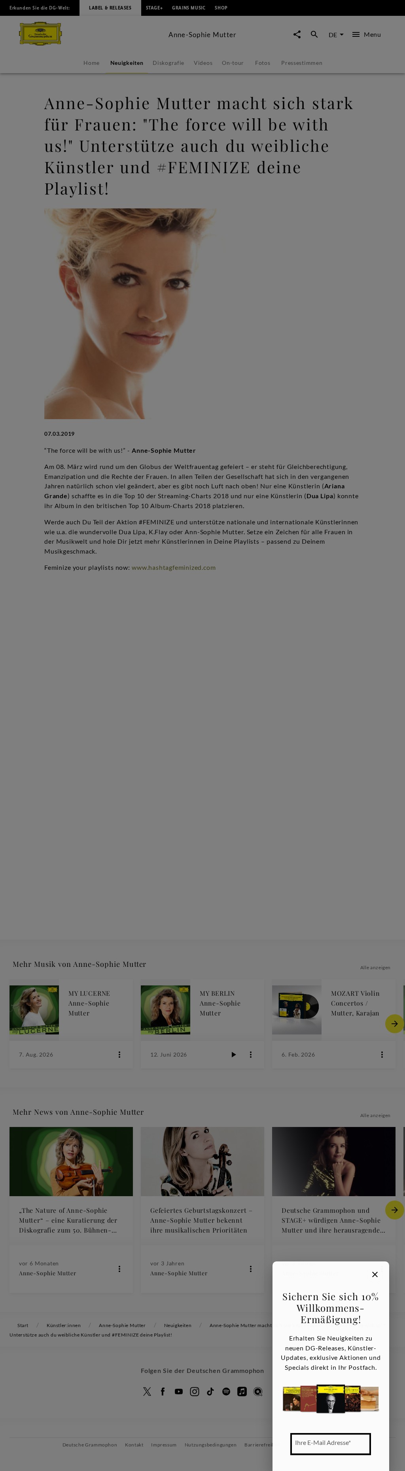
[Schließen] (375, 1274)
